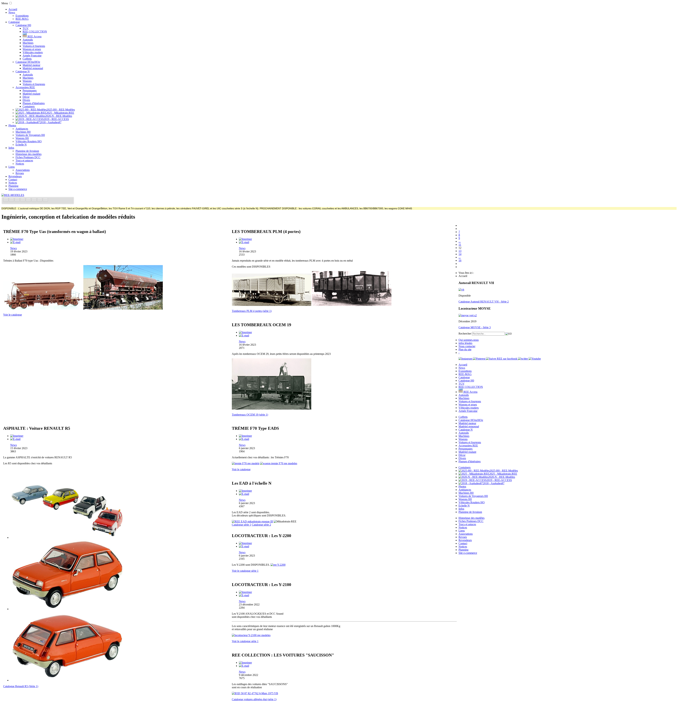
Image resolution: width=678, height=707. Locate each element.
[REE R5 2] (67, 608)
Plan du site (465, 349)
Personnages (30, 90)
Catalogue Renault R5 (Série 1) (20, 686)
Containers (29, 106)
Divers (26, 100)
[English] (11, 200)
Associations (23, 169)
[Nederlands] (40, 200)
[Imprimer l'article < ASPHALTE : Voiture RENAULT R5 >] (16, 435)
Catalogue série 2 (261, 524)
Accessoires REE (25, 87)
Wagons (27, 80)
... (460, 241)
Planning (13, 185)
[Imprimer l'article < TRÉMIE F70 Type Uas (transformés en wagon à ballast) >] (16, 239)
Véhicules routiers (33, 52)
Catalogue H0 (23, 25)
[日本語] (45, 200)
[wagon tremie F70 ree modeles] (278, 463)
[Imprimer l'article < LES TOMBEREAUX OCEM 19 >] (245, 332)
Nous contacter (467, 346)
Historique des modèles (28, 154)
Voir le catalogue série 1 (245, 570)
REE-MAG (22, 18)
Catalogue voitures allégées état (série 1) (254, 699)
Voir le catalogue (12, 314)
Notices (20, 163)
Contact (12, 179)
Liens (11, 166)
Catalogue (14, 21)
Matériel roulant (31, 93)
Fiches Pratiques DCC (28, 157)
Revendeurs (15, 176)
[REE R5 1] (67, 537)
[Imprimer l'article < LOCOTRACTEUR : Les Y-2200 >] (245, 543)
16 (460, 260)
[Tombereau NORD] (271, 408)
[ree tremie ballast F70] (43, 308)
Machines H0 (23, 131)
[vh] (461, 289)
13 (460, 250)
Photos (12, 125)
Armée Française (32, 55)
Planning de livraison (27, 150)
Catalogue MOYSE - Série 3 (475, 327)
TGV (26, 28)
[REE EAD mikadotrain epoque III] (252, 521)
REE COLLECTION (35, 31)
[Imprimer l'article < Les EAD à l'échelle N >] (245, 490)
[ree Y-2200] (278, 564)
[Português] (34, 200)
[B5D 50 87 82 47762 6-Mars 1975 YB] (255, 693)
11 (460, 244)
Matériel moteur (31, 65)
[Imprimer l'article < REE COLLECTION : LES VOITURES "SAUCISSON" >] (245, 662)
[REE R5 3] (67, 680)
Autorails (28, 39)
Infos (11, 147)
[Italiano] (23, 200)
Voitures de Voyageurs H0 (30, 135)
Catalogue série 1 (241, 524)
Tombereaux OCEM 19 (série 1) (250, 414)
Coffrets (27, 58)
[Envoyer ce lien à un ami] (15, 242)
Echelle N (21, 144)
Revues (20, 173)
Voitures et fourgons (34, 46)
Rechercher (465, 333)
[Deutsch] (17, 200)
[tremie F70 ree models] (245, 463)
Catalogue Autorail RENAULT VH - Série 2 (484, 301)
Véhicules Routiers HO (29, 141)
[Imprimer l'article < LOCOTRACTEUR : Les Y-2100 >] (245, 592)
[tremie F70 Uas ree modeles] (123, 308)
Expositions (22, 15)
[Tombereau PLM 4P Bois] (271, 304)
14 (460, 254)
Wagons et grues (32, 49)
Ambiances (22, 128)
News (11, 12)
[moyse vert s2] (468, 315)
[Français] (6, 200)
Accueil (12, 9)
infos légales (465, 343)
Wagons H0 (22, 138)
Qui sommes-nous (469, 339)
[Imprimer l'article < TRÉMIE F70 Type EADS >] (245, 435)
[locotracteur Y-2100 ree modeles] (251, 635)
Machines (28, 42)
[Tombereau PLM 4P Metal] (351, 304)
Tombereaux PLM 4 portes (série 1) (252, 310)
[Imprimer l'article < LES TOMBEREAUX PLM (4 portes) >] (245, 239)
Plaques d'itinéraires (34, 103)
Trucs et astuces (24, 160)
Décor (26, 96)
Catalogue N (23, 71)
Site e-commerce (17, 189)
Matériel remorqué (33, 68)
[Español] (28, 200)
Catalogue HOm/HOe (28, 61)
